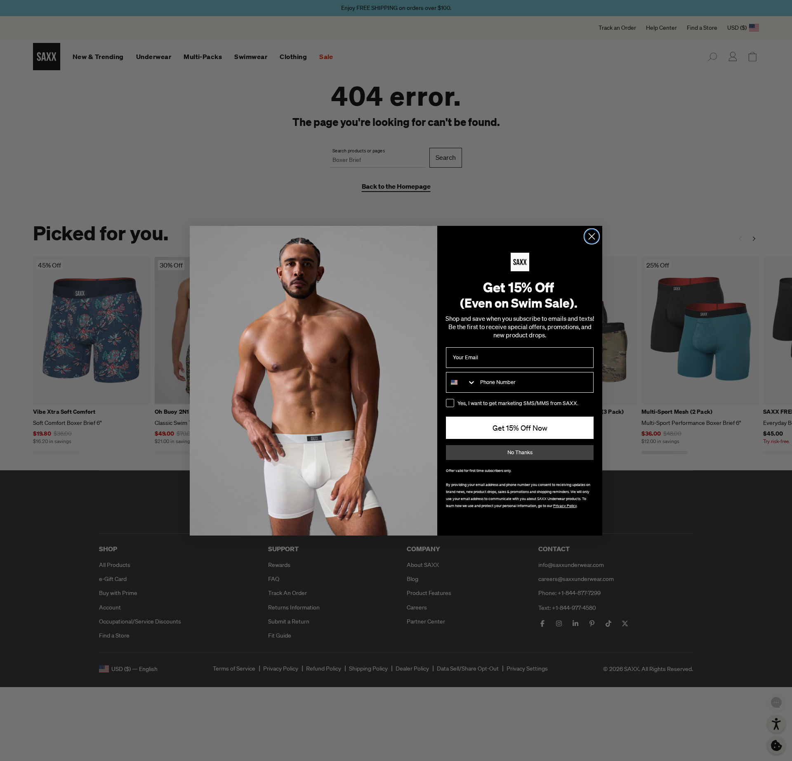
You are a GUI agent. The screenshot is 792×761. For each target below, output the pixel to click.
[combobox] (461, 382)
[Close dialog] (592, 236)
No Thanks (520, 452)
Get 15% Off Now (520, 427)
